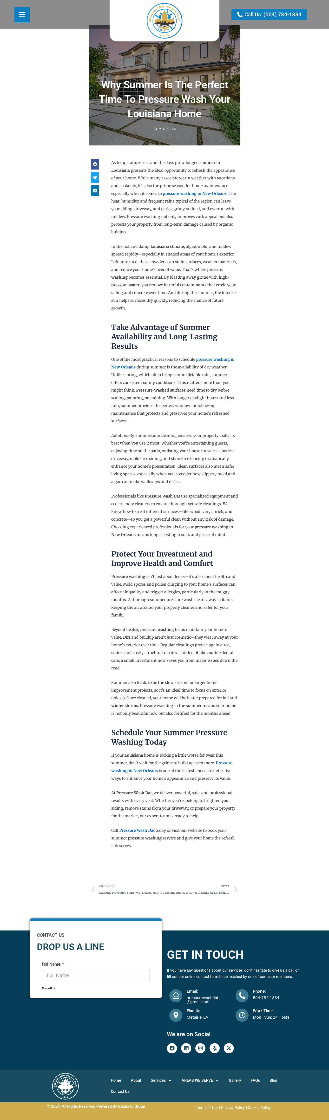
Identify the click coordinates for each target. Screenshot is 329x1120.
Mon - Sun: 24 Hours (271, 1017)
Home (116, 1080)
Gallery (235, 1080)
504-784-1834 (266, 997)
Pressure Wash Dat (137, 830)
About (136, 1080)
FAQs (255, 1080)
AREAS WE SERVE (197, 1080)
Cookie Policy (259, 1107)
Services (158, 1080)
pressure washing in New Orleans (195, 193)
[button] (95, 164)
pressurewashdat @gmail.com (202, 999)
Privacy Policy (233, 1107)
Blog (273, 1080)
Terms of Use (207, 1107)
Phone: (259, 991)
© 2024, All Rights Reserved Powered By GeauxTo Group (96, 1106)
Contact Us (120, 1091)
